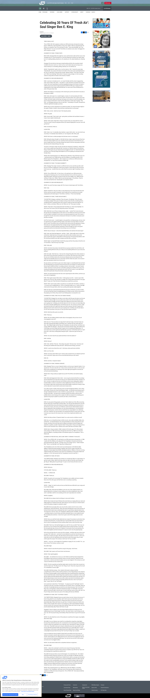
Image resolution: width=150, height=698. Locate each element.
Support (67, 12)
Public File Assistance (105, 687)
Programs (44, 12)
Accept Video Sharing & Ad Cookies (10, 694)
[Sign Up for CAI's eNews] (101, 59)
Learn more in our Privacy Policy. (27, 691)
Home (40, 12)
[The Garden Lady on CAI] (101, 39)
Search (93, 12)
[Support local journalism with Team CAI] (101, 23)
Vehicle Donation (95, 690)
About (81, 12)
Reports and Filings (76, 690)
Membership (75, 687)
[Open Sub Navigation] (48, 12)
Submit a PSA (94, 687)
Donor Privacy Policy (67, 690)
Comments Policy (67, 687)
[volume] (44, 8)
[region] (21, 686)
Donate (108, 3)
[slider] (45, 8)
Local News (59, 12)
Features (52, 12)
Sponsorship (74, 12)
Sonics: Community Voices (85, 688)
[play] (40, 8)
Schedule (88, 12)
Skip (23, 694)
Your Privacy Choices (32, 694)
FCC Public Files (103, 690)
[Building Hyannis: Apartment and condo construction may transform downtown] (101, 96)
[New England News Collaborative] (101, 79)
